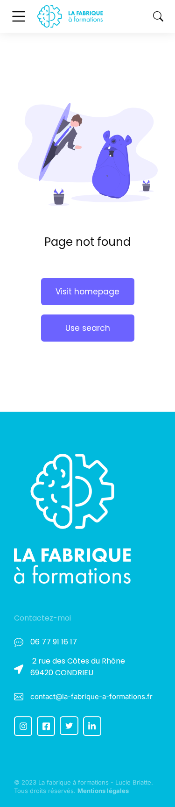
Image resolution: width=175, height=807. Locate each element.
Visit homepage (87, 291)
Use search (87, 328)
